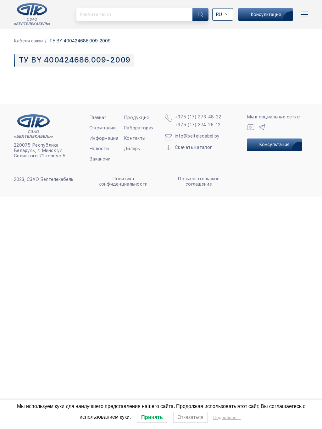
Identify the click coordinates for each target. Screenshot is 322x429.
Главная (98, 117)
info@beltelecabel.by (197, 135)
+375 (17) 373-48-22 (198, 116)
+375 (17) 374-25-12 (197, 124)
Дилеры (132, 148)
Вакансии (99, 158)
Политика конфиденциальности (123, 181)
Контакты (134, 138)
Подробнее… (227, 417)
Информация (103, 138)
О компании (102, 127)
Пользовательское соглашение (198, 181)
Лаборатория (138, 127)
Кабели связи (28, 40)
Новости (99, 148)
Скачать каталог (193, 147)
